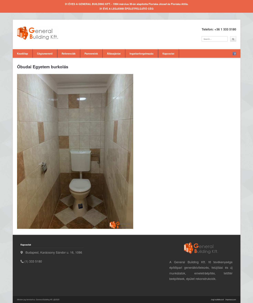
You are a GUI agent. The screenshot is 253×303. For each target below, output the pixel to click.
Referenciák (69, 53)
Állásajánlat (114, 53)
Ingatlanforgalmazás (142, 53)
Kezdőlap (22, 53)
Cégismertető (45, 53)
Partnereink (91, 53)
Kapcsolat (168, 53)
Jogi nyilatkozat (217, 299)
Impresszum (230, 299)
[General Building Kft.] (43, 33)
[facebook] (234, 53)
